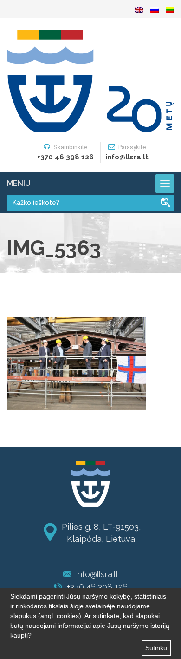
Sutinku (156, 648)
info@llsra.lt (97, 574)
